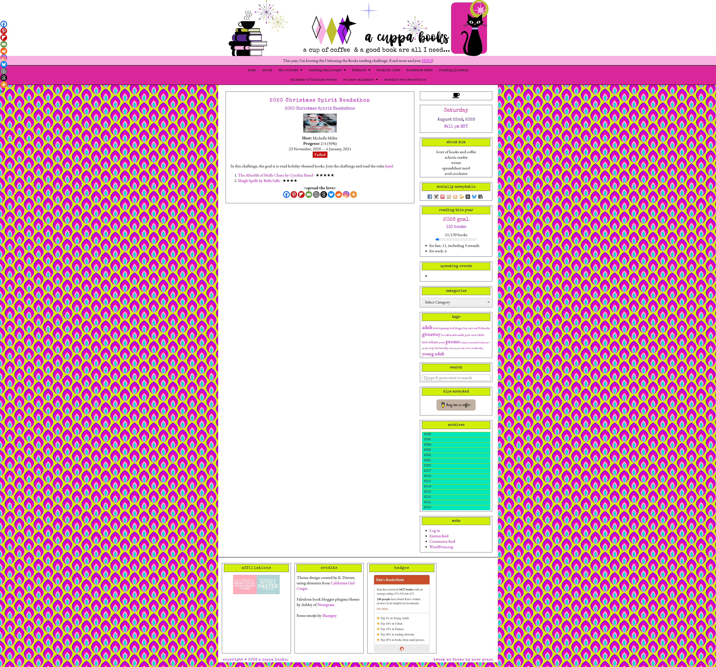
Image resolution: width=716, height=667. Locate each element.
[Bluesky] (331, 194)
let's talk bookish (449, 335)
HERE (427, 60)
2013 (427, 491)
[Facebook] (286, 194)
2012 (427, 497)
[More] (353, 194)
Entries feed (438, 536)
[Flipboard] (301, 194)
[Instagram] (346, 194)
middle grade (464, 335)
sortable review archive (405, 80)
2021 (427, 460)
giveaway (431, 334)
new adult (477, 335)
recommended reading (476, 342)
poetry (442, 342)
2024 (427, 444)
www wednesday (474, 348)
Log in (434, 530)
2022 (427, 455)
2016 (427, 476)
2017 (427, 471)
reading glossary (453, 70)
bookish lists (388, 70)
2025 (427, 439)
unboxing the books (456, 348)
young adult (433, 353)
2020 (427, 465)
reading (464, 342)
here (388, 166)
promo (453, 341)
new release (430, 341)
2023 (427, 450)
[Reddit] (338, 194)
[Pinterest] (294, 194)
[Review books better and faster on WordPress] (268, 584)
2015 (427, 481)
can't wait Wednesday (479, 328)
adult (427, 327)
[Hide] (1, 91)
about (267, 70)
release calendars (359, 80)
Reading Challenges (326, 70)
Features (360, 70)
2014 (427, 486)
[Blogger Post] (316, 194)
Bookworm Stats (419, 70)
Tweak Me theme (449, 659)
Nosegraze (325, 604)
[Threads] (323, 194)
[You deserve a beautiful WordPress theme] (244, 584)
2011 (427, 502)
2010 (427, 507)
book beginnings (441, 328)
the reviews (289, 70)
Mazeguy (329, 615)
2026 (427, 434)
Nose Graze (482, 659)
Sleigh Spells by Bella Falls (259, 180)
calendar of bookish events (313, 80)
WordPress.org (441, 546)
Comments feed (442, 541)
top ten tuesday (438, 348)
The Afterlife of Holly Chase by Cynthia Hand (275, 175)
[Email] (308, 194)
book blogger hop (458, 328)
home (252, 70)
